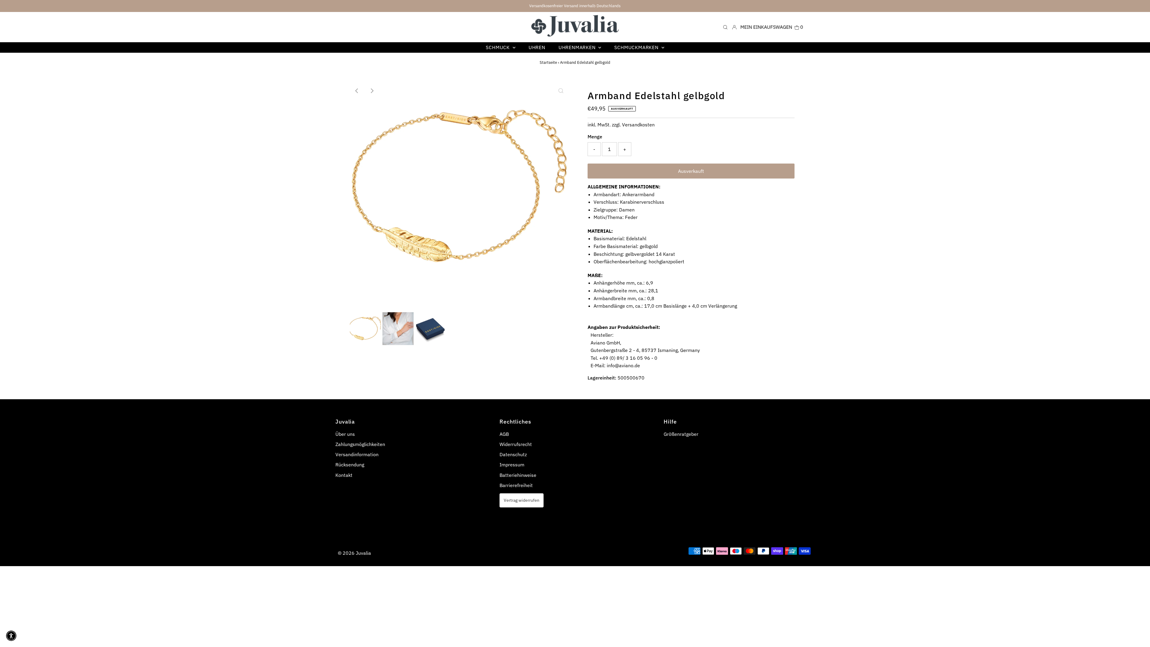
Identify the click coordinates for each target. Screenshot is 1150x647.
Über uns (345, 434)
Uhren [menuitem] (537, 47)
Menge (595, 137)
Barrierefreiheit (516, 485)
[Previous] (357, 90)
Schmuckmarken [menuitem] (637, 47)
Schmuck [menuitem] (498, 47)
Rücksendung (349, 465)
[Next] (371, 90)
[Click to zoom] (561, 90)
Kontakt (343, 475)
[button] (11, 636)
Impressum (512, 465)
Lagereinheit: (602, 378)
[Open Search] (725, 27)
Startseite (548, 62)
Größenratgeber (681, 434)
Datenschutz (513, 454)
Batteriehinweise (518, 475)
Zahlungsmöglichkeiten (360, 444)
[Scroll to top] (1138, 635)
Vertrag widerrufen (521, 500)
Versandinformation (357, 454)
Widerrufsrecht (516, 444)
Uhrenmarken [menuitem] (578, 47)
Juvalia (363, 553)
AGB (504, 434)
